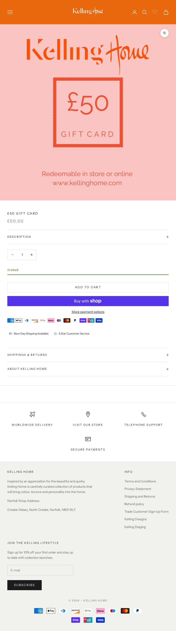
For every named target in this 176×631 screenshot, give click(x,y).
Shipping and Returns (139, 496)
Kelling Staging (135, 527)
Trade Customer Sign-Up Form (146, 511)
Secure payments (88, 449)
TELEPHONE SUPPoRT (143, 424)
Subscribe (24, 585)
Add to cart (88, 287)
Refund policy (134, 504)
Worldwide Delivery (32, 424)
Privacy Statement (137, 489)
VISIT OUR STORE (88, 424)
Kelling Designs (135, 519)
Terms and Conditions (140, 481)
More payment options (88, 312)
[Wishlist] (155, 11)
